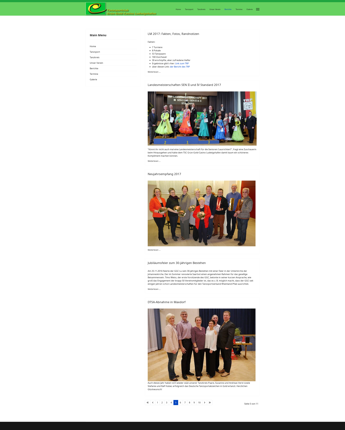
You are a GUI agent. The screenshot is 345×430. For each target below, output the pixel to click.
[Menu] (257, 9)
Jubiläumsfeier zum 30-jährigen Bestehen (177, 263)
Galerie (249, 9)
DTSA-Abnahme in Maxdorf (167, 302)
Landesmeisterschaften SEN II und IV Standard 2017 (184, 85)
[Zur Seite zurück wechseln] (152, 402)
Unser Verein (214, 9)
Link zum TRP (182, 63)
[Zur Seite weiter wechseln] (204, 402)
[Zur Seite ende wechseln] (210, 402)
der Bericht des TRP (180, 66)
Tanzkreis (201, 9)
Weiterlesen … (154, 72)
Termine (239, 9)
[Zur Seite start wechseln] (148, 402)
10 (199, 402)
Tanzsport (189, 9)
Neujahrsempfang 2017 (164, 174)
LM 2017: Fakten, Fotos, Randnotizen (173, 34)
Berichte (228, 9)
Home (178, 9)
